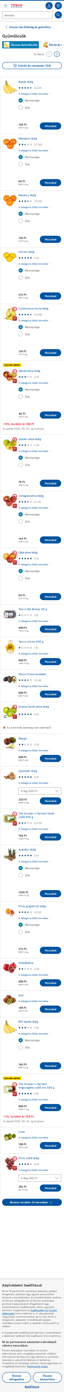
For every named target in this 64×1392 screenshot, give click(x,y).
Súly (27, 107)
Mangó (22, 738)
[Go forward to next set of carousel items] (57, 54)
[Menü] (5, 5)
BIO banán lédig (28, 1021)
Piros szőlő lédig (28, 1158)
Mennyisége (32, 100)
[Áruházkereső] (58, 5)
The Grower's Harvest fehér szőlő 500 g (36, 815)
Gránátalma (25, 963)
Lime (21, 1132)
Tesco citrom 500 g (30, 641)
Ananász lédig (27, 849)
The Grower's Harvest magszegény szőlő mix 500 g (36, 1085)
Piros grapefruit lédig (32, 906)
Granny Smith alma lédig (33, 706)
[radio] (20, 100)
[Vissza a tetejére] (33, 1214)
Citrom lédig (26, 252)
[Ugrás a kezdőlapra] (17, 5)
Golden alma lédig (29, 439)
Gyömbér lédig (27, 771)
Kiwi (21, 995)
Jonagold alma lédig (31, 496)
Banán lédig (25, 82)
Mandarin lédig (27, 138)
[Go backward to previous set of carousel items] (49, 54)
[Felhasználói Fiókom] (49, 5)
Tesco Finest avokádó (32, 674)
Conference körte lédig (33, 308)
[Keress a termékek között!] (58, 14)
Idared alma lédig (29, 371)
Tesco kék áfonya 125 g (32, 609)
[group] (20, 45)
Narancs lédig (27, 195)
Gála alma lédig (28, 552)
